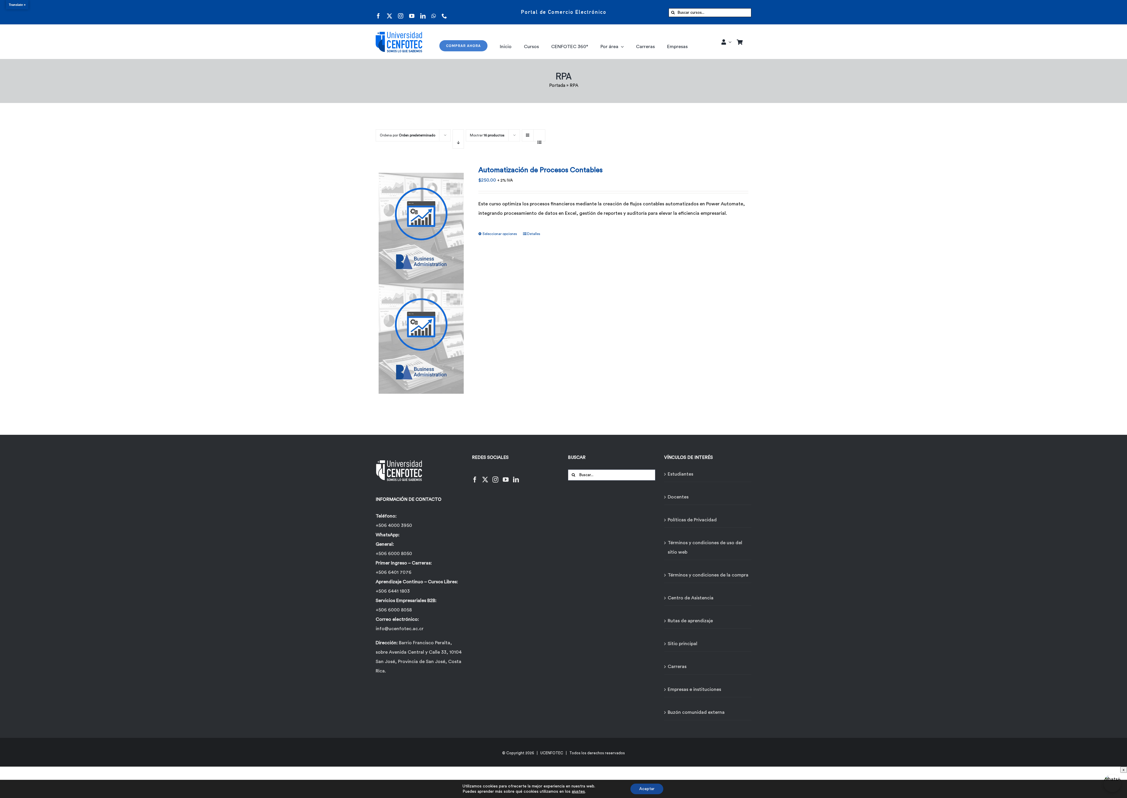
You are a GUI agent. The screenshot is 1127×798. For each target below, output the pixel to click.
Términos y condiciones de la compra (708, 575)
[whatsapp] (433, 12)
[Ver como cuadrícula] (527, 133)
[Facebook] (475, 476)
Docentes (678, 497)
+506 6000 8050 (394, 553)
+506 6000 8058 (394, 610)
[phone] (444, 12)
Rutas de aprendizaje (690, 620)
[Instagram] (495, 476)
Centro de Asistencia (690, 598)
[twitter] (389, 12)
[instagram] (400, 12)
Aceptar (646, 789)
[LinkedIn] (516, 476)
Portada (557, 85)
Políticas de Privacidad (692, 520)
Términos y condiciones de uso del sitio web (705, 547)
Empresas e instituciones (694, 689)
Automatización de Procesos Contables (540, 170)
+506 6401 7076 (393, 572)
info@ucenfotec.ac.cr (400, 628)
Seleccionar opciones (499, 234)
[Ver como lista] (539, 139)
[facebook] (378, 12)
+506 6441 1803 (393, 591)
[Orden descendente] (458, 139)
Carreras (677, 666)
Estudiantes (680, 474)
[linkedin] (423, 12)
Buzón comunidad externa (696, 712)
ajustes (578, 791)
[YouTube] (506, 476)
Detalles (533, 234)
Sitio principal (682, 643)
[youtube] (411, 12)
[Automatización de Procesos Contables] (421, 279)
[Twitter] (485, 476)
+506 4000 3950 (394, 525)
